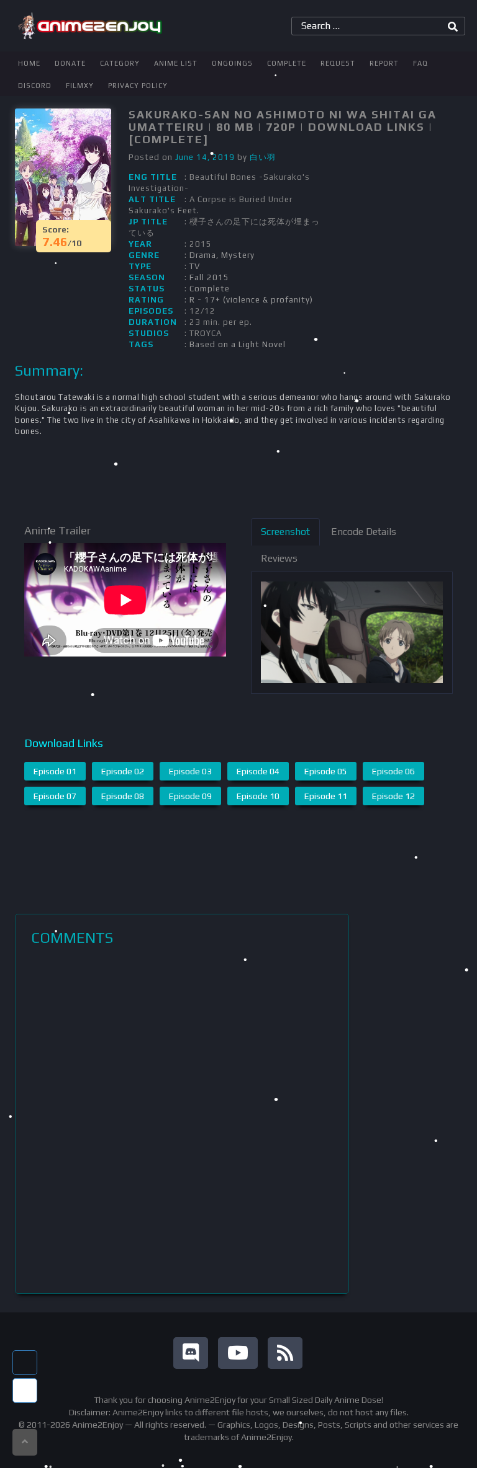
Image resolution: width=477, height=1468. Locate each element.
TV (194, 266)
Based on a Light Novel (237, 344)
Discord (35, 85)
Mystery (238, 255)
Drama (202, 255)
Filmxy (80, 85)
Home (29, 63)
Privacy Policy (138, 85)
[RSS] (285, 1353)
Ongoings (232, 63)
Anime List (176, 63)
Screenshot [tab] (285, 531)
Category (120, 63)
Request (337, 63)
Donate (70, 63)
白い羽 (263, 157)
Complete (286, 63)
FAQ (420, 63)
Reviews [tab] (279, 558)
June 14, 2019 (205, 157)
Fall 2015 (209, 277)
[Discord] (190, 1353)
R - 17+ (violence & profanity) (251, 299)
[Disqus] (182, 1120)
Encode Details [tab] (363, 531)
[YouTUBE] (238, 1353)
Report (384, 63)
